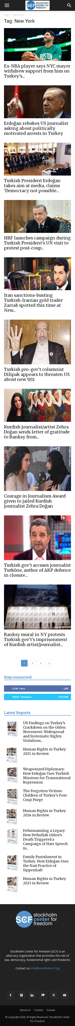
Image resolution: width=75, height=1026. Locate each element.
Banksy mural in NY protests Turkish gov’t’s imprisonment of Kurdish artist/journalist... (35, 639)
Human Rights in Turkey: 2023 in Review (45, 881)
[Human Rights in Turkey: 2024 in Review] (12, 817)
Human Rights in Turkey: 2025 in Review (45, 751)
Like (66, 688)
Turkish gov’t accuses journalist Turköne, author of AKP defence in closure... (37, 570)
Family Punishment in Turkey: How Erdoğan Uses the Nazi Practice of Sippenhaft (46, 863)
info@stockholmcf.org (45, 968)
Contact (38, 1010)
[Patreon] (43, 995)
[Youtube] (65, 995)
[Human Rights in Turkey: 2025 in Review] (12, 755)
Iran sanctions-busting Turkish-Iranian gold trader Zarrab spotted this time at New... (33, 303)
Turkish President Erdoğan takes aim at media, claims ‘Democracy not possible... (32, 185)
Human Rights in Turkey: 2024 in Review (45, 813)
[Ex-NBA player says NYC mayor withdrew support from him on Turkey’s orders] (37, 44)
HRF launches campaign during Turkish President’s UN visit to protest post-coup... (37, 243)
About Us (25, 1010)
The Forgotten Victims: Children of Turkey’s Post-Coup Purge (45, 795)
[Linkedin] (32, 995)
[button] (6, 5)
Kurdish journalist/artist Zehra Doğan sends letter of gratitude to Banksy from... (37, 432)
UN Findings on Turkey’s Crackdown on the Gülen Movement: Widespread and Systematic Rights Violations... (44, 732)
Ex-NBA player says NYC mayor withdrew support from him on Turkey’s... (37, 71)
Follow (63, 696)
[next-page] (49, 663)
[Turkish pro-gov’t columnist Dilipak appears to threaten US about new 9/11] (37, 342)
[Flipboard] (21, 995)
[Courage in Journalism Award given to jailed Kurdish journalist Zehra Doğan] (37, 468)
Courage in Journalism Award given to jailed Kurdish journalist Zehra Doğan (35, 501)
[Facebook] (11, 995)
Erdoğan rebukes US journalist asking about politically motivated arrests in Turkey (36, 128)
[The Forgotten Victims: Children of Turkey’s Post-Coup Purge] (12, 797)
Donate (51, 1010)
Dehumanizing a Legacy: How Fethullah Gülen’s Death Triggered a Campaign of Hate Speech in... (45, 839)
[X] (54, 995)
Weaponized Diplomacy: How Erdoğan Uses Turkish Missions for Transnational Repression (47, 776)
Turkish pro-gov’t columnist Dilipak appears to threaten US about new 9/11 (37, 374)
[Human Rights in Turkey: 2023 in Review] (12, 885)
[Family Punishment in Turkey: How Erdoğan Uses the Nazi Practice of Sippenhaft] (12, 863)
